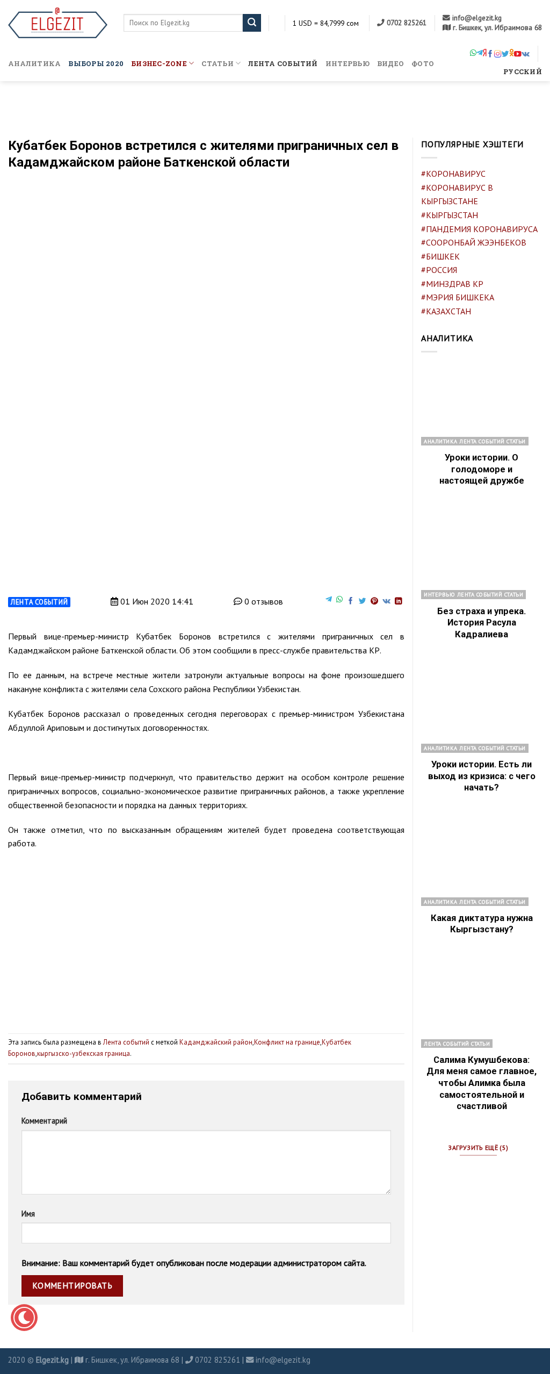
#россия (439, 269)
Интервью (347, 63)
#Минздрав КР (452, 283)
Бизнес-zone (159, 63)
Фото (422, 63)
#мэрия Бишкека (457, 297)
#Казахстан (446, 311)
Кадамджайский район (215, 1042)
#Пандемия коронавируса (479, 229)
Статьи (217, 63)
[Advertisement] (206, 937)
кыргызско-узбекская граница (83, 1053)
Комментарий (44, 1121)
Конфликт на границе (287, 1042)
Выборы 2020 (96, 63)
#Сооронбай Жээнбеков (473, 242)
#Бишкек (440, 256)
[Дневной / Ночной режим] (24, 1317)
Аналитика (34, 63)
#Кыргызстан (449, 215)
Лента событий (282, 63)
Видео (390, 63)
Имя (28, 1213)
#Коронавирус (453, 173)
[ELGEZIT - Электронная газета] (57, 23)
